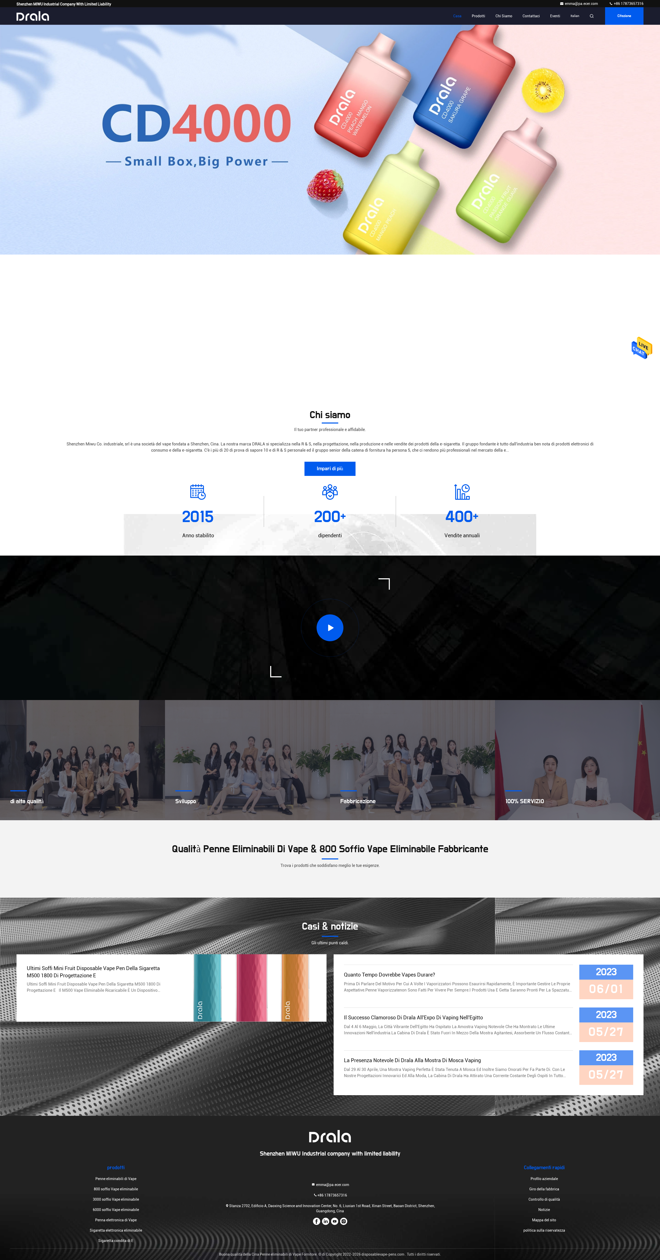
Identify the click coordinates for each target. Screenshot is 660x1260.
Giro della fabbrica (544, 1189)
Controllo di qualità (544, 1199)
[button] (294, 253)
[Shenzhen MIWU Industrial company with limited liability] (32, 16)
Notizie (544, 1210)
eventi (555, 16)
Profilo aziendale (544, 1179)
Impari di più (330, 468)
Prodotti (478, 16)
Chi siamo (504, 16)
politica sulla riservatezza (544, 1230)
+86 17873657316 (628, 4)
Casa (457, 16)
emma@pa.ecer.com (582, 4)
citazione (624, 16)
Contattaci (531, 16)
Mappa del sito (544, 1220)
